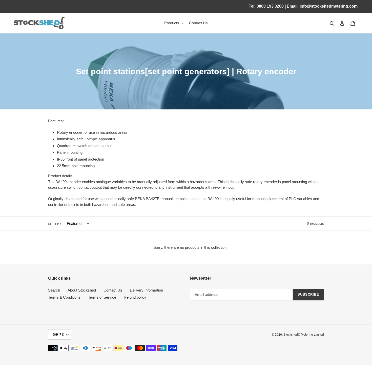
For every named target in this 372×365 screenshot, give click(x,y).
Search (54, 290)
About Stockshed (82, 290)
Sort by (54, 224)
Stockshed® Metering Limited (303, 334)
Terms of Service (102, 297)
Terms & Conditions (64, 297)
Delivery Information (146, 290)
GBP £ (58, 334)
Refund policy (135, 297)
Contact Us (113, 290)
